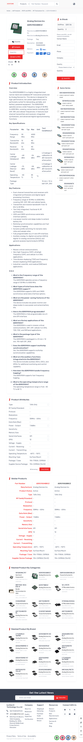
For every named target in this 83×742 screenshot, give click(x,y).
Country (59, 64)
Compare (17, 47)
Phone (59, 51)
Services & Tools (52, 722)
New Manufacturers (54, 715)
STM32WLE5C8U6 (68, 601)
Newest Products (52, 710)
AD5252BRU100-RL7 (68, 635)
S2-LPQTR (65, 585)
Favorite (17, 42)
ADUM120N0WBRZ (45, 670)
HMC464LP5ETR (67, 670)
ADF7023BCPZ (44, 601)
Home (8, 11)
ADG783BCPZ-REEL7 (67, 647)
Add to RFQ (16, 57)
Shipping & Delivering (40, 710)
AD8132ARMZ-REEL (44, 658)
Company (60, 58)
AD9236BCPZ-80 (45, 634)
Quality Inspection (28, 715)
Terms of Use (21, 736)
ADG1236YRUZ (44, 646)
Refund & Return (40, 720)
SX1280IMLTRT (21, 573)
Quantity (60, 71)
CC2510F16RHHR (45, 611)
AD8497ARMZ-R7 (22, 658)
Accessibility (32, 736)
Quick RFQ (67, 78)
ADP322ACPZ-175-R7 (21, 670)
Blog (50, 726)
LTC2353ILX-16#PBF (20, 635)
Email (58, 45)
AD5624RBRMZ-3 (22, 646)
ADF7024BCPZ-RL (21, 612)
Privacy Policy (11, 736)
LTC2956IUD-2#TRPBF (66, 658)
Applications (53, 718)
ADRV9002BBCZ (64, 483)
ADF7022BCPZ (67, 611)
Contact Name (62, 39)
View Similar (45, 469)
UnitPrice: (61, 25)
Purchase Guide (40, 715)
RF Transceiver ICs (38, 11)
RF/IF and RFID (26, 11)
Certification (29, 719)
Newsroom (28, 711)
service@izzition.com (17, 714)
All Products (16, 11)
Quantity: (61, 29)
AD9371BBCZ (43, 585)
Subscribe (62, 698)
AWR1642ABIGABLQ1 (67, 573)
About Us (28, 709)
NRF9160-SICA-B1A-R (21, 586)
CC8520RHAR (20, 601)
